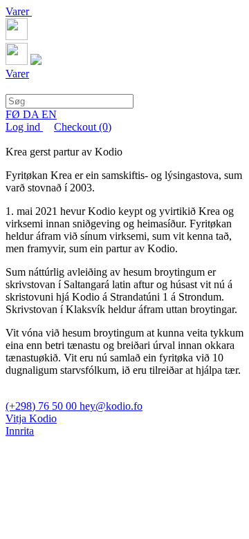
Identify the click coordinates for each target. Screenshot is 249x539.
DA (32, 114)
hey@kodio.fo (111, 406)
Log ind (24, 127)
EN (49, 114)
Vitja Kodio (31, 418)
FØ (14, 114)
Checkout (82, 127)
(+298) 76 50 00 (43, 406)
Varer (19, 11)
